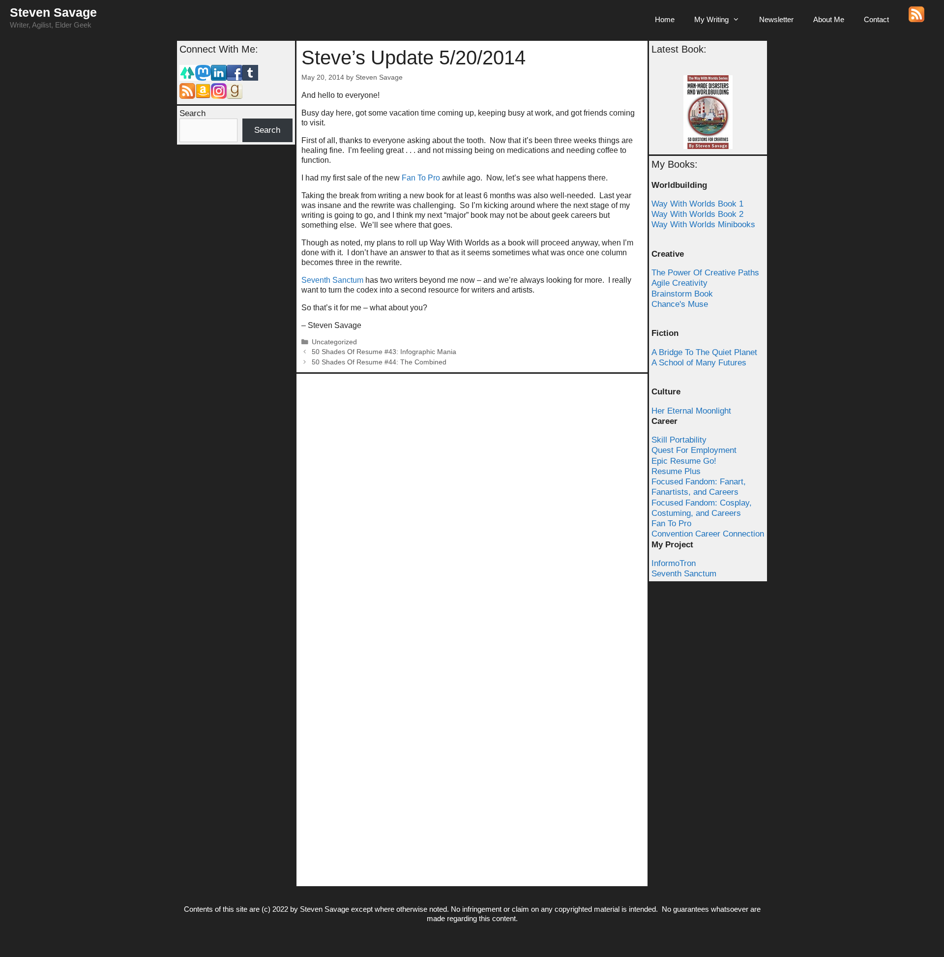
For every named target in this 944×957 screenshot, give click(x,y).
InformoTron (673, 563)
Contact (876, 19)
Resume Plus (676, 471)
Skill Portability (679, 440)
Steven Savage (53, 12)
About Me (828, 19)
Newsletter (776, 19)
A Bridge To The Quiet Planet (704, 352)
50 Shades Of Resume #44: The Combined (379, 362)
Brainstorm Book (682, 294)
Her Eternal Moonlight (691, 411)
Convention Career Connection (707, 533)
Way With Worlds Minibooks (703, 224)
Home (665, 19)
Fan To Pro (421, 178)
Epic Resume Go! (683, 461)
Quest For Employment (694, 450)
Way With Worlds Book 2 (697, 214)
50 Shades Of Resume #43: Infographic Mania (384, 352)
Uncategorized (334, 342)
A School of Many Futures (698, 362)
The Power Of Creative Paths (705, 272)
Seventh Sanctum (332, 280)
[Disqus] (472, 502)
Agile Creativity (679, 283)
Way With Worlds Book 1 (697, 204)
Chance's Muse (679, 304)
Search (192, 113)
